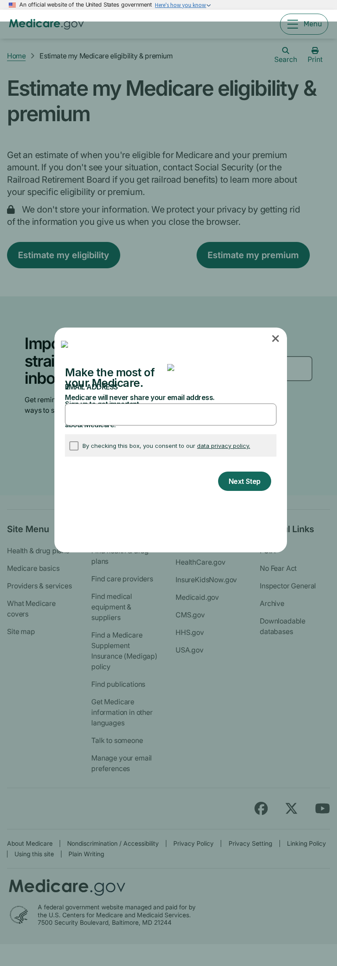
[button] (276, 339)
